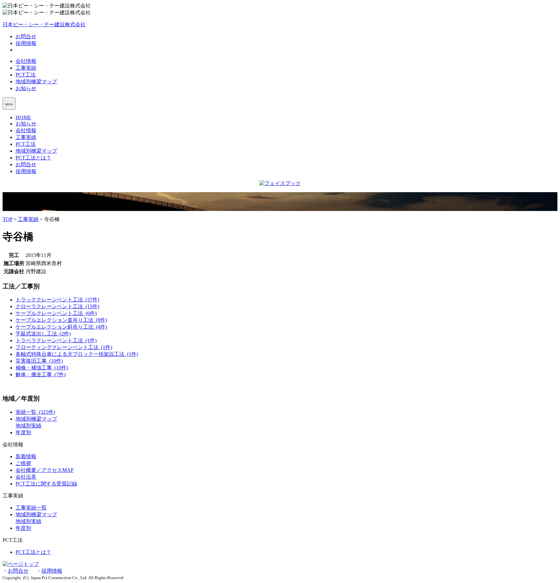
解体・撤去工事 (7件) (40, 374)
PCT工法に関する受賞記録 (46, 483)
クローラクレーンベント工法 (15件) (57, 306)
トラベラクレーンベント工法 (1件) (56, 340)
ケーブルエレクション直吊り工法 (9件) (61, 320)
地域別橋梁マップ (36, 81)
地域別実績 (28, 425)
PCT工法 (26, 74)
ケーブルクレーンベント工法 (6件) (56, 313)
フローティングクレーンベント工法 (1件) (64, 347)
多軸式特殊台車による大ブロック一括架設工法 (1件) (77, 354)
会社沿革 (26, 477)
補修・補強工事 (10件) (42, 367)
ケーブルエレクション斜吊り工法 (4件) (61, 327)
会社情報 (26, 61)
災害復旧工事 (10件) (39, 361)
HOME (23, 117)
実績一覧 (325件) (35, 412)
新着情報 (26, 456)
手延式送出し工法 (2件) (43, 333)
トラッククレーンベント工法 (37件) (57, 299)
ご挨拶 (23, 463)
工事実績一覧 (31, 507)
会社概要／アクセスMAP (45, 470)
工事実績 (26, 68)
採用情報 (26, 43)
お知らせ (26, 88)
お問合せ (26, 36)
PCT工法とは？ (33, 157)
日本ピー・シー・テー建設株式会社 (44, 24)
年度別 (23, 432)
